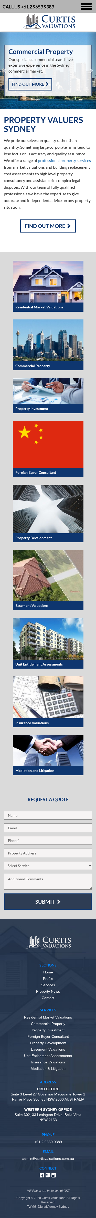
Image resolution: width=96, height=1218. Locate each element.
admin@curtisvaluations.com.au (48, 1158)
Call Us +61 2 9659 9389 (28, 6)
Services (48, 985)
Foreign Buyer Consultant (48, 1036)
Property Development (48, 1043)
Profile (48, 979)
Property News (48, 991)
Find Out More (28, 84)
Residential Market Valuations (48, 1017)
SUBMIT (45, 902)
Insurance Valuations (48, 1062)
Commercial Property (48, 1024)
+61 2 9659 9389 (48, 1142)
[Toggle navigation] (86, 6)
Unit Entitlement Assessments (48, 1056)
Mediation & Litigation (48, 1068)
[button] (5, 70)
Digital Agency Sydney (53, 1207)
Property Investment (48, 1030)
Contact (48, 998)
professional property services (64, 160)
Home (48, 972)
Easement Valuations (48, 1049)
